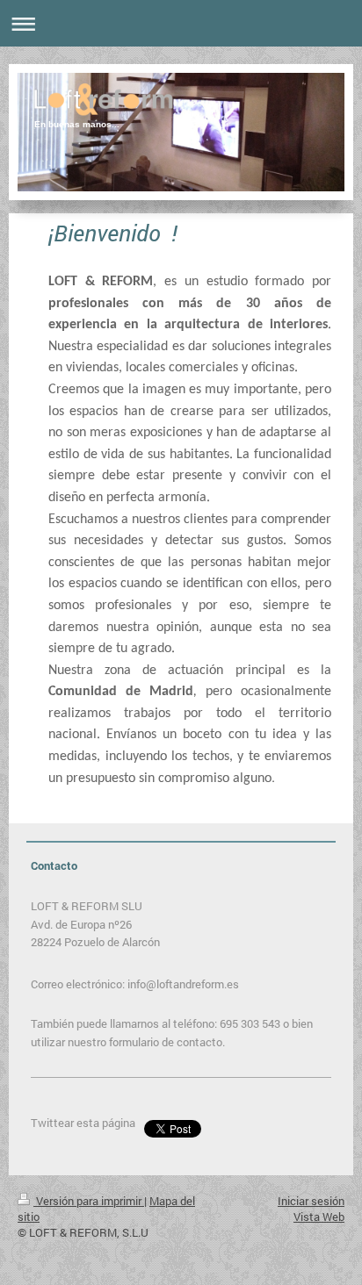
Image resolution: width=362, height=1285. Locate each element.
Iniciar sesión (311, 1201)
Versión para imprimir (88, 1201)
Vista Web (318, 1216)
